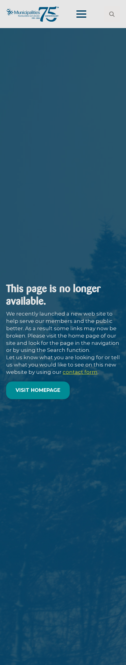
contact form (80, 372)
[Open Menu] (81, 14)
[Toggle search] (112, 14)
